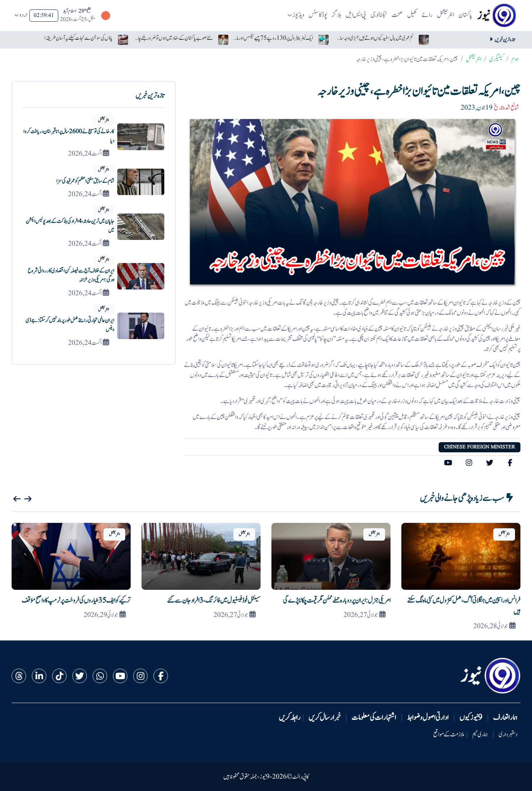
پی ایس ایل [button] (356, 15)
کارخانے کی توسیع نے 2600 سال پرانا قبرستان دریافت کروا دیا (69, 136)
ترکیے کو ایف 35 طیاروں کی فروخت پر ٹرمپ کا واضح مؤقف (76, 600)
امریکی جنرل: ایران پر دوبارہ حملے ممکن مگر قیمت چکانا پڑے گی (336, 600)
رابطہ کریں (290, 717)
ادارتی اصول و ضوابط (428, 717)
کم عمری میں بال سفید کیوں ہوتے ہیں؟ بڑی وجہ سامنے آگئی (373, 38)
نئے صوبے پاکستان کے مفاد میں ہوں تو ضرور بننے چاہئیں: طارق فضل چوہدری (173, 38)
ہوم (515, 59)
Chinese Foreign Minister (479, 447)
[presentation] (17, 499)
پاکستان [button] (465, 15)
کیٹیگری (496, 59)
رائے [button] (427, 15)
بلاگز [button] (336, 15)
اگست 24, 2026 (85, 154)
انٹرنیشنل (473, 59)
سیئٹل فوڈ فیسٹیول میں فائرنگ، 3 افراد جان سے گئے (214, 600)
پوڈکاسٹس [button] (318, 15)
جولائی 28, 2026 (490, 626)
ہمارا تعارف (505, 717)
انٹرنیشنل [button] (445, 15)
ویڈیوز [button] (298, 15)
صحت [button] (397, 15)
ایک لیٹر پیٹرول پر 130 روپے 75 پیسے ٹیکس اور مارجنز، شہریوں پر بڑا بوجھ (273, 38)
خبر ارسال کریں (325, 717)
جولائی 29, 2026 (101, 615)
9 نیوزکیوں (471, 717)
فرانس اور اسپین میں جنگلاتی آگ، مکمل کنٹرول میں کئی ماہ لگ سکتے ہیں (463, 606)
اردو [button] (23, 15)
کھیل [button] (412, 15)
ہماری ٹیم (480, 734)
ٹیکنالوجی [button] (379, 15)
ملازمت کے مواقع (448, 734)
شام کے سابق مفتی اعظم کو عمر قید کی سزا (85, 181)
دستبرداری (508, 734)
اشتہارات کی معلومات (374, 717)
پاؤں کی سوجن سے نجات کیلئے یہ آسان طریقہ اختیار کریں (73, 38)
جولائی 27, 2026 (360, 615)
